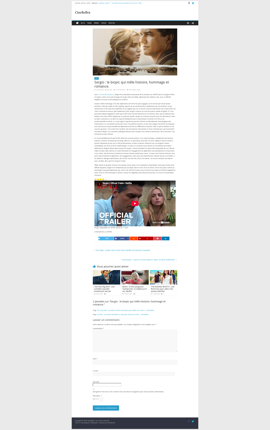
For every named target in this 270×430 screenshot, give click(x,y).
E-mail (96, 371)
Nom (95, 359)
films (89, 23)
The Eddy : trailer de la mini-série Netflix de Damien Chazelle (121, 250)
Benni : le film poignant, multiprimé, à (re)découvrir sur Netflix (134, 288)
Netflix (134, 90)
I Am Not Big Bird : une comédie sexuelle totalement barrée (104, 288)
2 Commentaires (120, 90)
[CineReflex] (77, 23)
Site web (96, 382)
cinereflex (109, 90)
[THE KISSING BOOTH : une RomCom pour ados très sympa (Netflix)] (163, 271)
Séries (96, 23)
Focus (103, 23)
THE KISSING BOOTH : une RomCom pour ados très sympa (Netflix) (162, 288)
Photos (112, 23)
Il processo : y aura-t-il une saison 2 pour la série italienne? (149, 259)
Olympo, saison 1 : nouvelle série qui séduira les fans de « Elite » (120, 3)
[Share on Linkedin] (165, 238)
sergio (138, 90)
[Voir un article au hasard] (192, 23)
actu (83, 23)
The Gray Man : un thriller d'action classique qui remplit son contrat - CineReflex (125, 310)
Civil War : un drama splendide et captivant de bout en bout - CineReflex (123, 314)
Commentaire (98, 328)
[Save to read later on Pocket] (157, 238)
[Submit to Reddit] (134, 238)
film (96, 78)
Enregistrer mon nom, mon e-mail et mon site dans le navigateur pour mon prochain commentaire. (128, 392)
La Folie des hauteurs (106, 94)
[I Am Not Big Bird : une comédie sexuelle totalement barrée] (106, 271)
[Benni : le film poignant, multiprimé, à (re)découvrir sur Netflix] (135, 271)
